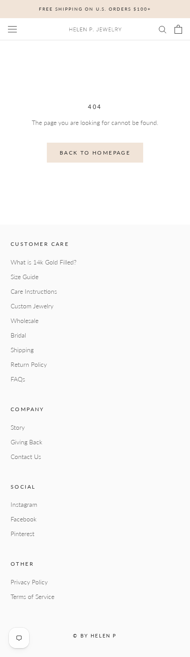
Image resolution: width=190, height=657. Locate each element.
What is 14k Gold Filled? (43, 262)
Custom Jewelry (32, 306)
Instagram (24, 504)
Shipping (22, 350)
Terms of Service (32, 596)
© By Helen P (95, 635)
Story (18, 427)
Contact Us (26, 456)
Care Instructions (34, 291)
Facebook (24, 519)
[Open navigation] (12, 29)
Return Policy (29, 364)
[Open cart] (178, 29)
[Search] (163, 29)
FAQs (18, 379)
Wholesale (24, 320)
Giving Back (26, 442)
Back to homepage (95, 152)
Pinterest (22, 533)
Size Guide (24, 276)
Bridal (18, 335)
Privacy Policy (29, 582)
